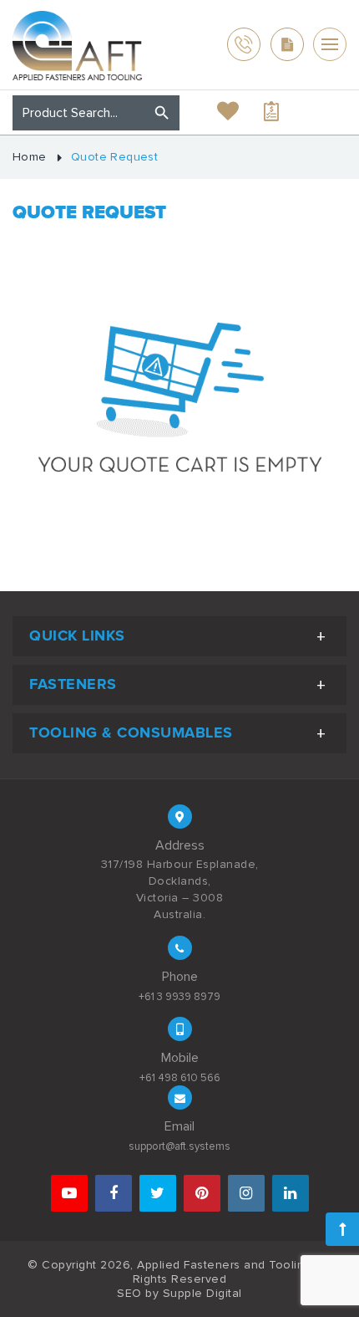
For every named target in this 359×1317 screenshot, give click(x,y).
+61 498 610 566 (179, 1078)
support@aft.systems (179, 1146)
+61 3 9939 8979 (179, 996)
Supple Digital (202, 1293)
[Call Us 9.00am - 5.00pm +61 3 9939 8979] (243, 44)
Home (30, 157)
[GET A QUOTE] (287, 44)
